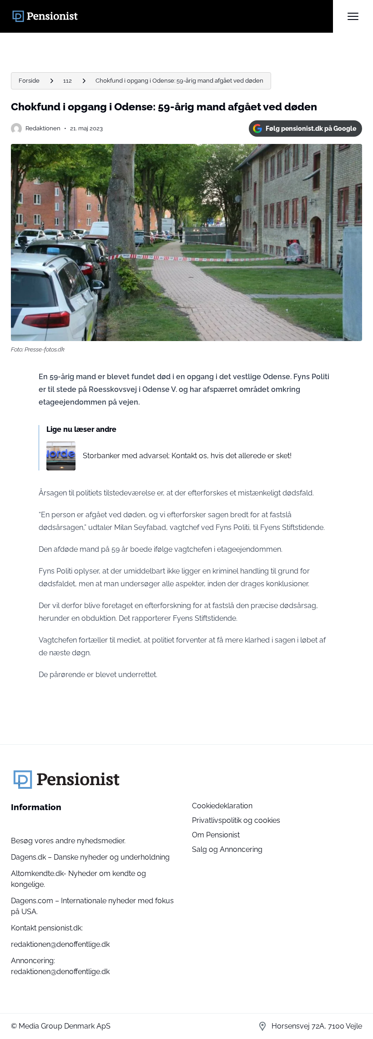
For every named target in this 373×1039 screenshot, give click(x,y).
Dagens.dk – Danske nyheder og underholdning (90, 857)
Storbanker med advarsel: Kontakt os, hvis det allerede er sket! (187, 455)
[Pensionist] (172, 16)
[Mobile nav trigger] (353, 16)
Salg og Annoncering (227, 849)
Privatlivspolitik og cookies (236, 820)
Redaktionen (42, 128)
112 (67, 80)
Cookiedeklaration (222, 806)
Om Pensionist (216, 835)
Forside (29, 80)
